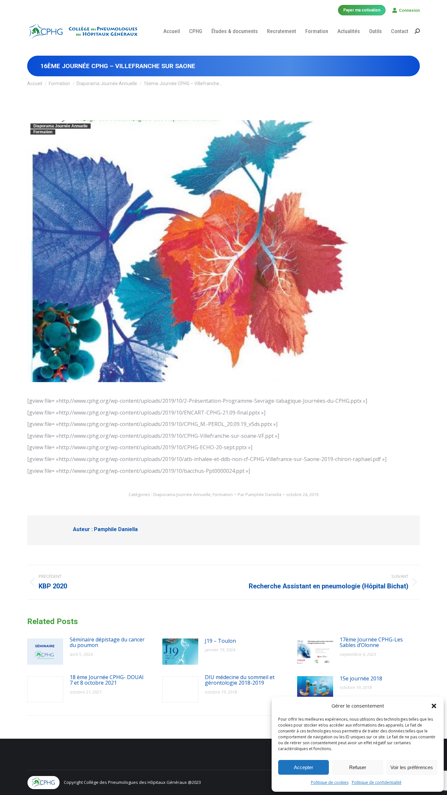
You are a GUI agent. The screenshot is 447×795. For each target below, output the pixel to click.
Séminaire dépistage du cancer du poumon (107, 642)
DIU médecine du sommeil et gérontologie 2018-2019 (240, 680)
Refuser (357, 767)
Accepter (303, 767)
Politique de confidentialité (377, 782)
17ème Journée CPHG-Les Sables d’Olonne (371, 642)
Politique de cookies (330, 782)
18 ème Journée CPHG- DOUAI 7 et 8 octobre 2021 (107, 680)
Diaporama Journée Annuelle (60, 126)
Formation (42, 132)
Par (259, 494)
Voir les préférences (411, 767)
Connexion (409, 10)
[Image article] (45, 651)
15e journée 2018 (361, 679)
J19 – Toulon (220, 641)
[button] (434, 706)
